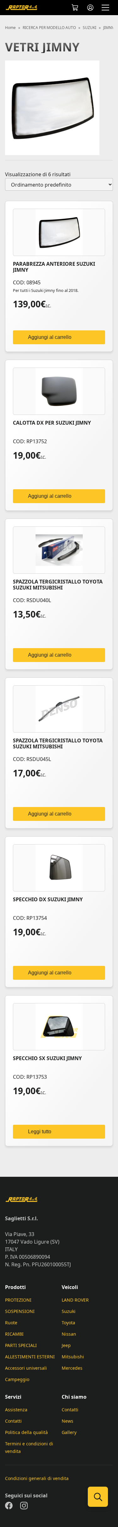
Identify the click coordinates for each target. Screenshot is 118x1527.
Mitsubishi (73, 1357)
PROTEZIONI (18, 1300)
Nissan (69, 1334)
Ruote (11, 1323)
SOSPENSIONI (20, 1311)
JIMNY (108, 27)
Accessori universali (26, 1368)
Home (10, 27)
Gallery (69, 1432)
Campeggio (17, 1379)
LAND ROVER (75, 1300)
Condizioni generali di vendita (37, 1478)
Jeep (66, 1345)
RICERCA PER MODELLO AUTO (49, 27)
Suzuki (69, 1311)
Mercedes (72, 1368)
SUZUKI (89, 27)
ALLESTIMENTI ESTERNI (30, 1357)
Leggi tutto (39, 1131)
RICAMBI (14, 1334)
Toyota (68, 1323)
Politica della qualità (26, 1432)
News (67, 1421)
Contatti (13, 1421)
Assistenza (16, 1410)
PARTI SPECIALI (21, 1345)
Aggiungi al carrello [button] (49, 337)
